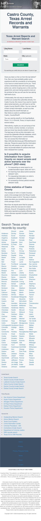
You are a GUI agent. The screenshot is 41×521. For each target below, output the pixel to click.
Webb (31, 334)
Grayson (14, 290)
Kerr (20, 244)
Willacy (31, 345)
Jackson (14, 353)
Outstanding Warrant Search (13, 417)
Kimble (21, 246)
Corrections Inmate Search (13, 428)
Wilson (31, 349)
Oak (20, 342)
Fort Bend (14, 264)
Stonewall (32, 288)
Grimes (13, 294)
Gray (12, 288)
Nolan (21, 338)
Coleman (5, 321)
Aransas (4, 240)
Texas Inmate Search (11, 377)
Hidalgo (14, 327)
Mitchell (22, 318)
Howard (14, 340)
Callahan (5, 294)
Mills (20, 316)
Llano (21, 279)
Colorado (5, 327)
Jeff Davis (14, 358)
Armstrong (5, 244)
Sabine (31, 259)
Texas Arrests (7, 3)
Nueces (22, 340)
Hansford (14, 305)
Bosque (4, 270)
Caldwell (22, 367)
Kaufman (22, 236)
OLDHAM (22, 347)
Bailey (4, 251)
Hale (12, 299)
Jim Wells (14, 364)
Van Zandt (32, 321)
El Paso (14, 244)
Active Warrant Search (11, 419)
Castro (4, 305)
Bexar (4, 264)
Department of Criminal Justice (14, 430)
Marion (21, 290)
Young (31, 360)
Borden (4, 268)
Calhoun (4, 292)
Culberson (5, 349)
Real (30, 240)
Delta (3, 360)
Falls (12, 251)
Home (20, 442)
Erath (13, 249)
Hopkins (14, 336)
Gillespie (14, 279)
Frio (12, 270)
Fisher (13, 257)
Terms (20, 455)
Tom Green (33, 308)
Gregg (13, 292)
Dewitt (4, 364)
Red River (32, 242)
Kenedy (22, 240)
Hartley (13, 316)
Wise (31, 353)
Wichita (31, 340)
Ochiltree (22, 345)
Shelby (31, 277)
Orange (21, 349)
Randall (31, 236)
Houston (14, 338)
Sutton (31, 290)
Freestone (14, 268)
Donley (13, 233)
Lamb (21, 262)
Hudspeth (14, 342)
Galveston (14, 275)
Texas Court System (10, 421)
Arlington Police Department (13, 401)
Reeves (31, 244)
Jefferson (14, 360)
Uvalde (31, 316)
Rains (31, 233)
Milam (21, 314)
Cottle (4, 340)
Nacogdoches (24, 332)
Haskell (13, 318)
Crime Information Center (12, 423)
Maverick (22, 299)
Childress (5, 312)
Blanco (4, 266)
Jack (12, 351)
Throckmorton (33, 303)
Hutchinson (15, 347)
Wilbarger (32, 342)
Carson (4, 301)
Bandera (4, 253)
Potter (21, 364)
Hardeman (14, 308)
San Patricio (33, 266)
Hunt (12, 345)
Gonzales (14, 286)
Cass (3, 303)
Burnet (4, 290)
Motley (21, 329)
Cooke (4, 336)
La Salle (22, 257)
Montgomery (23, 323)
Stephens (32, 284)
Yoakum (32, 358)
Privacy (20, 446)
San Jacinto (33, 264)
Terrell (31, 299)
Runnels (32, 255)
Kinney (21, 251)
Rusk (31, 257)
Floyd (13, 259)
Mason (21, 294)
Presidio (32, 231)
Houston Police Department (13, 408)
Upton (31, 314)
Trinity (31, 312)
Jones (21, 231)
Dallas (4, 353)
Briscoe (4, 281)
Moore (21, 325)
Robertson (32, 251)
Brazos (4, 277)
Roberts (31, 249)
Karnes (21, 233)
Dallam (4, 351)
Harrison (14, 314)
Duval (13, 236)
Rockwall (32, 253)
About (20, 460)
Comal (4, 329)
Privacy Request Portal (20, 451)
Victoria (31, 323)
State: (6, 56)
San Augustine (34, 262)
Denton (4, 362)
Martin (21, 292)
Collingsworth (6, 325)
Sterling (31, 286)
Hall (12, 301)
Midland (22, 312)
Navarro (22, 334)
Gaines (13, 273)
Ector (13, 240)
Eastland (14, 238)
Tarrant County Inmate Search (14, 380)
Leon (21, 270)
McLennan (22, 303)
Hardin (13, 310)
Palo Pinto (22, 351)
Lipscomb (22, 277)
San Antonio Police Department (14, 397)
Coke (3, 318)
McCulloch (23, 301)
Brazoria (4, 275)
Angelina (5, 238)
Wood (31, 356)
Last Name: (26, 48)
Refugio (31, 246)
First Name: (8, 48)
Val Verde (32, 318)
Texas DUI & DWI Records (13, 434)
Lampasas (22, 264)
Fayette (13, 255)
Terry (30, 301)
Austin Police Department (12, 399)
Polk (20, 362)
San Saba (32, 268)
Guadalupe (15, 297)
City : (26, 56)
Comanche (5, 332)
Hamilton (14, 303)
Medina (21, 308)
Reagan (32, 238)
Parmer (21, 358)
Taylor (31, 297)
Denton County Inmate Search (14, 386)
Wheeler (32, 338)
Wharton (32, 336)
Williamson (33, 347)
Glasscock (14, 281)
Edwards (14, 242)
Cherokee (5, 310)
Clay (3, 314)
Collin (4, 323)
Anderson (5, 233)
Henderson (15, 325)
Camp (4, 299)
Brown (4, 286)
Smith (31, 281)
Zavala (31, 364)
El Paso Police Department (13, 404)
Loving (21, 281)
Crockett (4, 345)
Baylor (4, 257)
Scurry (31, 273)
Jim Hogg (14, 362)
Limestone (22, 275)
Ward (31, 329)
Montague (22, 321)
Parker (21, 356)
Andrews (5, 236)
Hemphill (14, 323)
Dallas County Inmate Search (14, 388)
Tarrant (31, 294)
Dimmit (13, 231)
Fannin (13, 253)
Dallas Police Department (12, 406)
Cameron (5, 297)
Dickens (4, 367)
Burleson (5, 288)
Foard (13, 262)
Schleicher (32, 270)
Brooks (4, 284)
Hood (13, 334)
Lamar (21, 259)
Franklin (14, 266)
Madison (22, 288)
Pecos (21, 360)
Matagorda (23, 297)
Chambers (5, 308)
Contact (20, 465)
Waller (31, 327)
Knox (21, 255)
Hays (13, 321)
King (20, 249)
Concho (4, 334)
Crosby (4, 347)
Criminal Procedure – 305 (12, 426)
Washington (33, 332)
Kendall (22, 238)
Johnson (14, 367)
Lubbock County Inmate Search (14, 382)
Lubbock (22, 284)
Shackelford (33, 275)
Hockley (14, 332)
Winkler (31, 351)
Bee (3, 259)
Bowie (4, 273)
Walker (31, 325)
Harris (13, 312)
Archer (4, 242)
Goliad (13, 284)
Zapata (31, 362)
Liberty (21, 273)
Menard (21, 310)
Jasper (13, 356)
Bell (3, 262)
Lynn (21, 286)
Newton (22, 336)
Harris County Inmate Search (13, 384)
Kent (20, 242)
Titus (30, 305)
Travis (31, 310)
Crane (4, 342)
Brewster (5, 279)
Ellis (12, 246)
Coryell (4, 338)
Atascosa (5, 246)
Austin (4, 249)
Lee (20, 268)
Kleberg (22, 253)
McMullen (22, 305)
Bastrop (4, 255)
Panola (21, 353)
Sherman (32, 279)
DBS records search (10, 432)
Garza (13, 277)
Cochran (4, 316)
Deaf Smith (5, 358)
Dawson (4, 356)
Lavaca (21, 266)
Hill (12, 329)
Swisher (32, 292)
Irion (12, 349)
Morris (21, 327)
